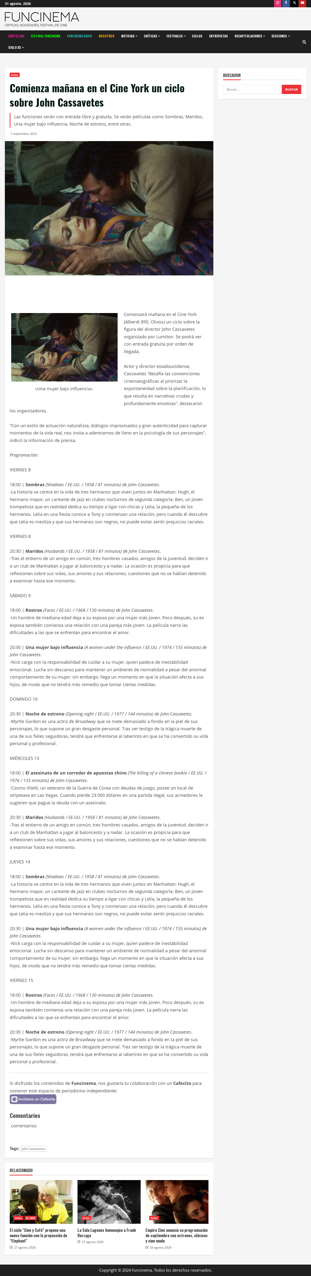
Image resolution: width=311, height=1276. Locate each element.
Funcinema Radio (79, 36)
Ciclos (197, 36)
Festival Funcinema (45, 36)
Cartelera (16, 36)
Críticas (150, 36)
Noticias (128, 36)
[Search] (304, 42)
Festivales (174, 36)
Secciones (279, 36)
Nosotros (106, 36)
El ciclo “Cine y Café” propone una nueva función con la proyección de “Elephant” (38, 1235)
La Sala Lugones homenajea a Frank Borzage (107, 1232)
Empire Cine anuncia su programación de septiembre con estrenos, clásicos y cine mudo (177, 1235)
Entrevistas (218, 36)
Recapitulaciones (248, 36)
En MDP (30, 1218)
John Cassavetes (33, 1149)
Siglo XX (14, 47)
